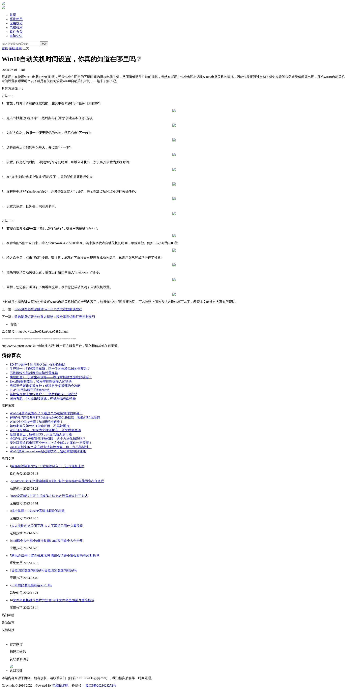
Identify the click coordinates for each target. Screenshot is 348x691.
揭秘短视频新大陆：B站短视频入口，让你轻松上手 (47, 466)
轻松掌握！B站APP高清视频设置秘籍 (38, 511)
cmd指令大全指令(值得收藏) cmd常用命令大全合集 (47, 540)
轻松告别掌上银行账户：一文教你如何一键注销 (43, 394)
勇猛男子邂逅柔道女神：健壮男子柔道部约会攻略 (45, 385)
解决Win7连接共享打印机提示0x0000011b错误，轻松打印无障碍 (55, 417)
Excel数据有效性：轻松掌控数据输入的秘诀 (41, 381)
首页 (13, 15)
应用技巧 (16, 23)
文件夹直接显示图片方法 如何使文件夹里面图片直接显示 (53, 600)
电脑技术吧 (60, 685)
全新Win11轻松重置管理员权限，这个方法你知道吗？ (48, 438)
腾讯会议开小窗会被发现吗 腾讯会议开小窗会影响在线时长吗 (55, 555)
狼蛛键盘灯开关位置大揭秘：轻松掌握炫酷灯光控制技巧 (54, 316)
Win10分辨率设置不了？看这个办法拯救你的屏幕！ (46, 413)
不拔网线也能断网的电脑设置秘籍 (34, 373)
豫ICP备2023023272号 (100, 685)
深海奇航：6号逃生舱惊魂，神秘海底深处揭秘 (43, 398)
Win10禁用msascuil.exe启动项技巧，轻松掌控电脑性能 (48, 451)
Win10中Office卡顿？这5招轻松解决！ (36, 421)
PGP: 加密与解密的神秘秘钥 (30, 390)
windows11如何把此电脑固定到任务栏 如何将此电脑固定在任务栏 (57, 481)
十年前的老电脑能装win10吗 (31, 585)
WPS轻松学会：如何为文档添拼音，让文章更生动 (45, 430)
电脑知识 (16, 36)
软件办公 (16, 31)
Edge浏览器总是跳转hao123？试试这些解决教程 (48, 309)
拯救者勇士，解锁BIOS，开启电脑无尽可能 (41, 434)
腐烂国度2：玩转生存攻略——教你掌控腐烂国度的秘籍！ (51, 377)
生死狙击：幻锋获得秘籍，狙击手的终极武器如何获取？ (50, 368)
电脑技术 (16, 27)
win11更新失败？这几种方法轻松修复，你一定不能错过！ (51, 447)
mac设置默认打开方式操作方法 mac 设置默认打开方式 (49, 496)
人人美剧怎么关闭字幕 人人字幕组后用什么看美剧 (47, 525)
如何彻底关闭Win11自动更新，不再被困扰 (39, 426)
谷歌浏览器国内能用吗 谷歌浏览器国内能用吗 (44, 570)
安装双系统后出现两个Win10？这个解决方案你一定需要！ (51, 443)
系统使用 (16, 19)
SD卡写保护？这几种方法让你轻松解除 (37, 364)
